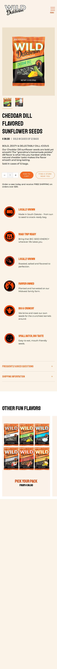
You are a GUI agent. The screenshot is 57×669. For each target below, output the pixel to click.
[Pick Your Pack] (26, 447)
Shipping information (13, 376)
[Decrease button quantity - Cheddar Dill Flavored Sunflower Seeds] (4, 175)
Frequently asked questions (17, 366)
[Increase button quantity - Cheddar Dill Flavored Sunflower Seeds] (15, 175)
